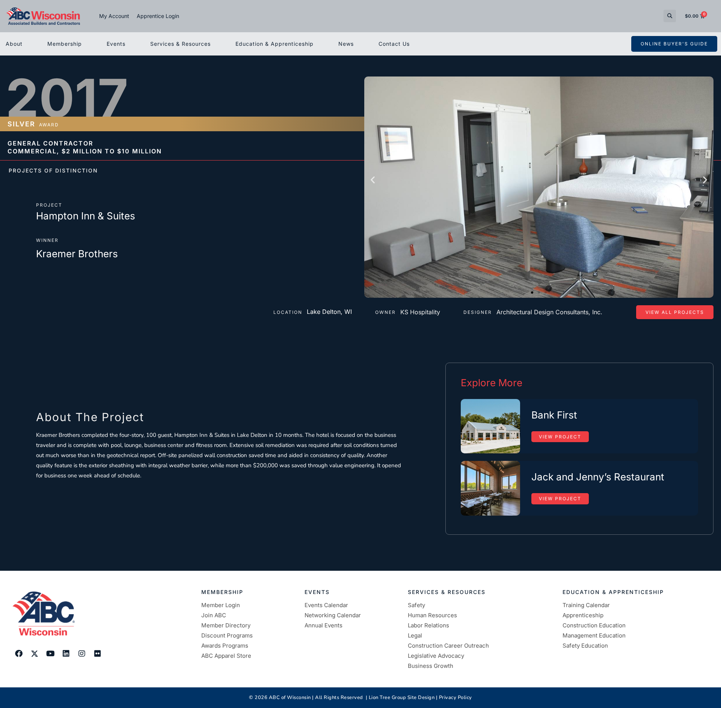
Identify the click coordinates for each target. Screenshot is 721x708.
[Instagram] (81, 653)
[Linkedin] (66, 653)
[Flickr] (97, 653)
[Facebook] (18, 653)
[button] (670, 16)
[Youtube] (50, 653)
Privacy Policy (455, 697)
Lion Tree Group (387, 697)
